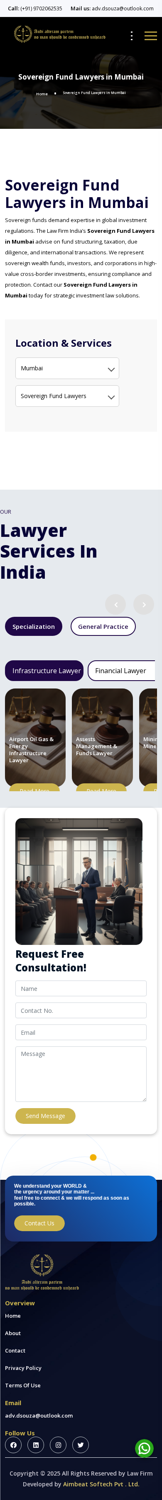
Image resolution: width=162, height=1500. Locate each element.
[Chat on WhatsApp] (144, 1448)
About (13, 1333)
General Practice (103, 626)
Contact (15, 1350)
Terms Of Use (23, 1385)
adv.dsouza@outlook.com (123, 8)
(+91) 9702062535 (41, 8)
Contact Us (39, 1223)
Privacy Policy (23, 1368)
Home (42, 94)
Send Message (45, 1116)
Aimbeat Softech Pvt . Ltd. (101, 1484)
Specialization (33, 626)
